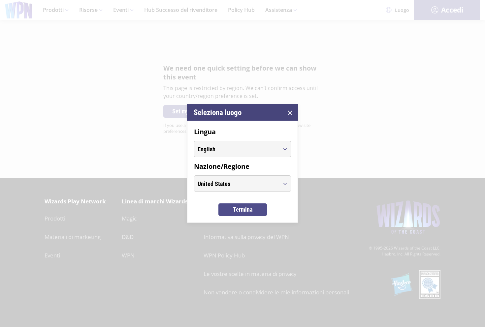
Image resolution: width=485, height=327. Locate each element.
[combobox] (236, 149)
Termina (242, 209)
